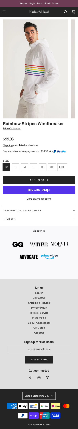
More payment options (39, 198)
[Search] (65, 12)
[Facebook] (30, 378)
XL (42, 167)
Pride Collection (11, 128)
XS (6, 167)
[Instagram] (39, 378)
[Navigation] (4, 12)
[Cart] (73, 12)
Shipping (8, 145)
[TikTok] (48, 378)
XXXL (62, 167)
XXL (52, 167)
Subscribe (39, 359)
